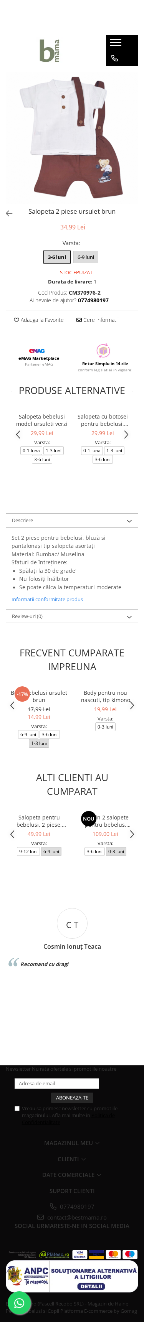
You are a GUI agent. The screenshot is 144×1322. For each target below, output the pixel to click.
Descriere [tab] (22, 520)
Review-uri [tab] (27, 616)
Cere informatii (100, 319)
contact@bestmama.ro (76, 1217)
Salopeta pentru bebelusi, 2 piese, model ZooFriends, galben (39, 821)
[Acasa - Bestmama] (50, 50)
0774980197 (76, 1206)
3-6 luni (57, 257)
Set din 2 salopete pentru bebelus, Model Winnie (106, 821)
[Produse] (116, 45)
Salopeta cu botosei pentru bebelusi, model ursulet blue (103, 420)
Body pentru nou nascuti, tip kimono (105, 696)
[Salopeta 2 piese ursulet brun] (72, 138)
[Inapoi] (6, 213)
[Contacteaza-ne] (114, 58)
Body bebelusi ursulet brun (39, 696)
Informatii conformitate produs (47, 599)
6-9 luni (86, 257)
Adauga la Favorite (41, 319)
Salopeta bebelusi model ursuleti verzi (42, 420)
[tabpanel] (72, 138)
